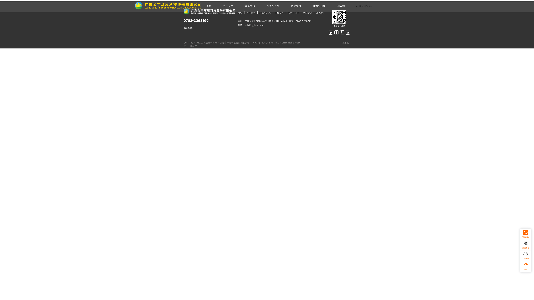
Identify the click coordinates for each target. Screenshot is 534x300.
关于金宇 (228, 5)
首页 (208, 5)
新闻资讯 (250, 5)
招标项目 (296, 5)
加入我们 (342, 5)
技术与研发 (319, 5)
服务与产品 (273, 5)
